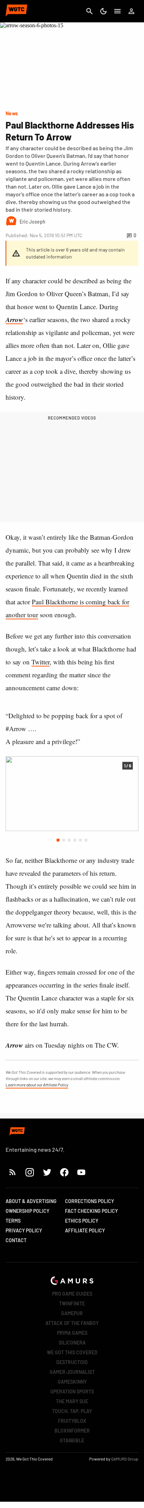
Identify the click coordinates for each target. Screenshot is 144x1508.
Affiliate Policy (85, 1230)
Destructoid (72, 1362)
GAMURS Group (124, 1458)
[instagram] (29, 1172)
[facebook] (64, 1172)
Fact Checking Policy (91, 1211)
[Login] (131, 11)
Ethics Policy (81, 1221)
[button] (58, 840)
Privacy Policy (24, 1230)
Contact (16, 1240)
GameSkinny (72, 1382)
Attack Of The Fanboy (72, 1323)
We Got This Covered (72, 1352)
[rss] (13, 1172)
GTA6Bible (72, 1440)
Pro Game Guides (72, 1294)
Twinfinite (72, 1303)
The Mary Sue (72, 1401)
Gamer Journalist (72, 1372)
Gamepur (72, 1313)
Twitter (40, 661)
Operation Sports (72, 1391)
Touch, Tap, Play (72, 1411)
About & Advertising (31, 1201)
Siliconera (72, 1343)
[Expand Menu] (117, 11)
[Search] (89, 11)
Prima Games (72, 1333)
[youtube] (81, 1172)
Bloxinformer (72, 1431)
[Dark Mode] (103, 11)
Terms (13, 1221)
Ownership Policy (27, 1211)
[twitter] (46, 1172)
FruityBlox (72, 1421)
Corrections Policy (89, 1201)
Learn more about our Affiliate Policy (37, 1084)
